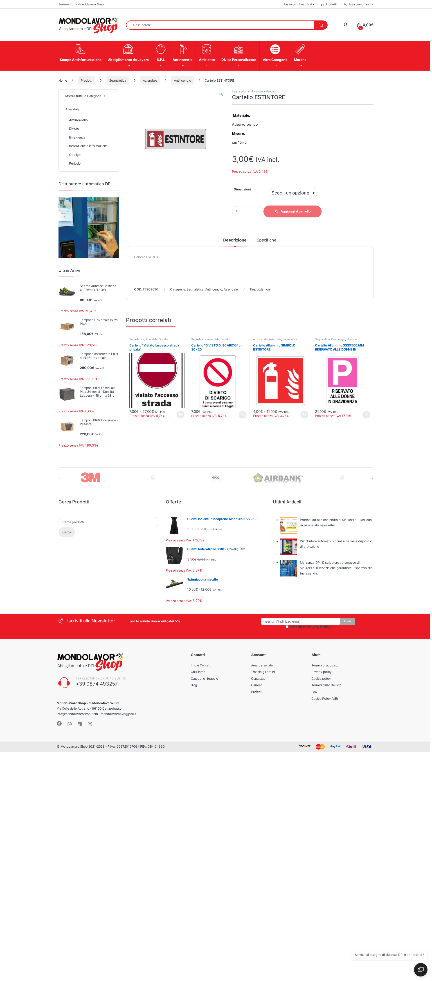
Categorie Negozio (204, 678)
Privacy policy (321, 672)
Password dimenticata (299, 4)
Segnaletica (117, 80)
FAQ (314, 692)
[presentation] (372, 477)
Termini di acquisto (324, 665)
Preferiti (256, 692)
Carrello (256, 685)
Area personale (358, 4)
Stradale (351, 339)
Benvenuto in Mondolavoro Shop (81, 4)
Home (62, 80)
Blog (194, 685)
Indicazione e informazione (88, 146)
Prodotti (331, 4)
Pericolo (75, 163)
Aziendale (150, 80)
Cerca (66, 532)
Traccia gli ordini (262, 672)
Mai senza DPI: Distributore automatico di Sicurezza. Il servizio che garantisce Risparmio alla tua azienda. (336, 568)
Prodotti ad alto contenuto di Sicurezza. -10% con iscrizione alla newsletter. (335, 522)
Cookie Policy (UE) (324, 698)
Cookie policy (321, 678)
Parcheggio (338, 339)
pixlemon (263, 289)
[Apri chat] (421, 970)
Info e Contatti (201, 665)
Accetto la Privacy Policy (310, 627)
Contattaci (258, 678)
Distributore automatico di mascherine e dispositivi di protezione (336, 543)
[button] (221, 94)
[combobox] (220, 25)
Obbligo (75, 154)
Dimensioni (242, 189)
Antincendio (182, 80)
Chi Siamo (198, 672)
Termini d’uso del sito (326, 685)
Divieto (163, 339)
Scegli (180, 414)
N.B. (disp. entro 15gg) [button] (242, 415)
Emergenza (77, 137)
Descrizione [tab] (234, 240)
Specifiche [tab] (266, 240)
